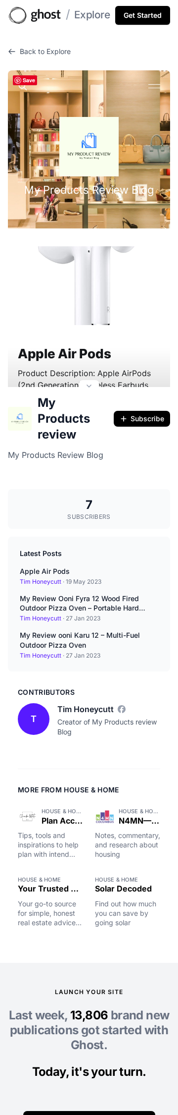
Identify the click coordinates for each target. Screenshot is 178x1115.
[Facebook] (122, 709)
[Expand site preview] (89, 387)
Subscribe (147, 418)
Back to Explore (45, 51)
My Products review (64, 418)
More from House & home (68, 789)
